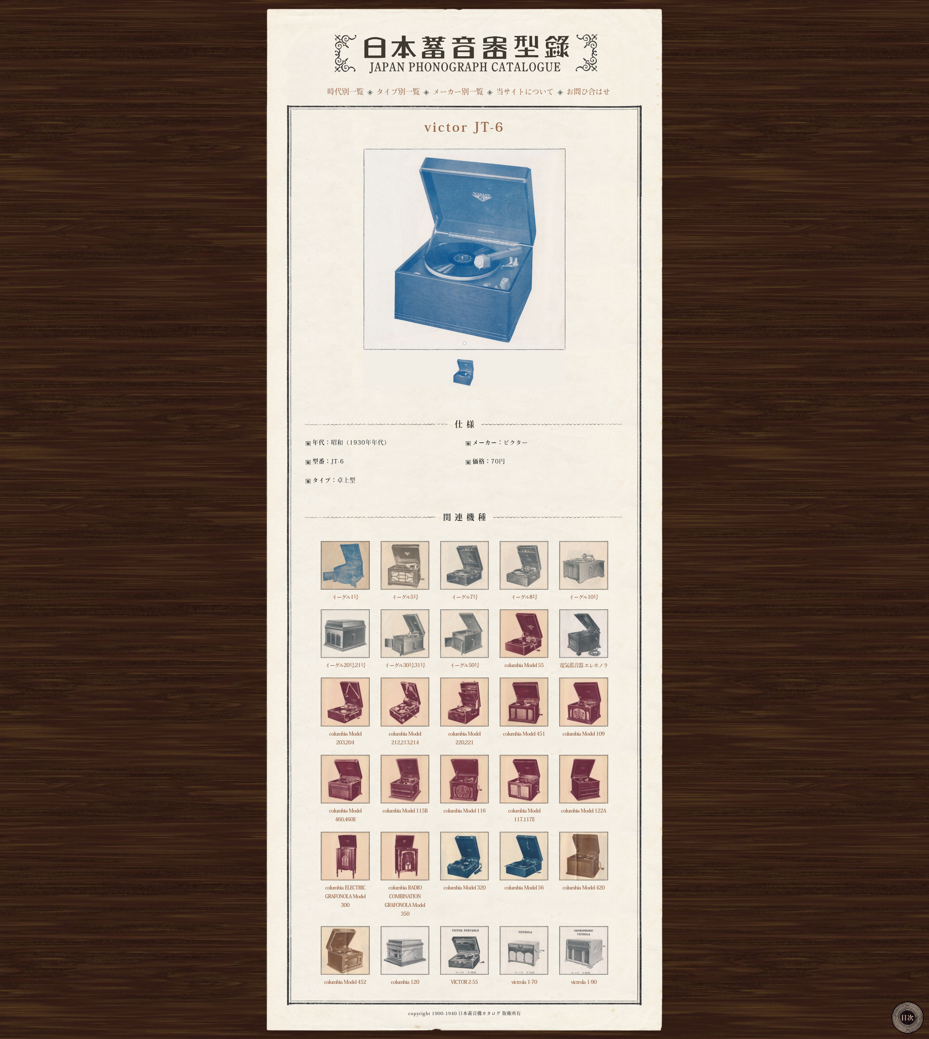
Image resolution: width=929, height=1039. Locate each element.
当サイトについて (525, 92)
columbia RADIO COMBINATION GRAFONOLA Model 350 (405, 901)
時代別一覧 (345, 92)
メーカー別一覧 (458, 92)
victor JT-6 (464, 128)
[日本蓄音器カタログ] (464, 51)
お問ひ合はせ (588, 92)
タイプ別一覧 (398, 92)
